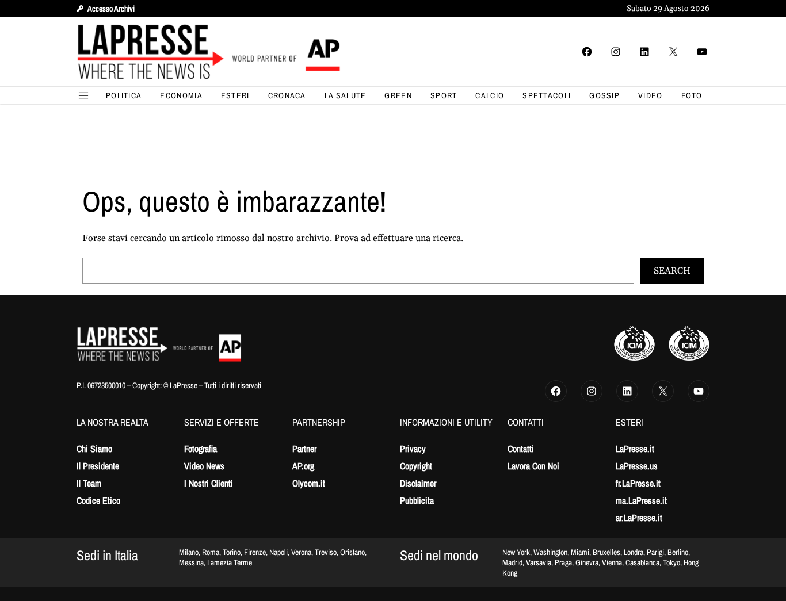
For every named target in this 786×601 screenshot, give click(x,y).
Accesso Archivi (111, 8)
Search (672, 271)
